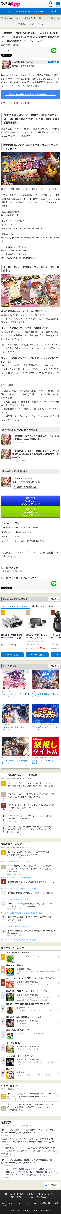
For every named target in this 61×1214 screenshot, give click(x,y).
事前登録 (22, 24)
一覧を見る (54, 599)
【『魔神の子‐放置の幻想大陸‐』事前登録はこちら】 (30, 94)
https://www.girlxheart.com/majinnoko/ (18, 257)
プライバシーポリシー (46, 1194)
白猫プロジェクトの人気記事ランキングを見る (19, 888)
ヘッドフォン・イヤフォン (15, 606)
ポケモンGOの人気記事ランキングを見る (17, 926)
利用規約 (21, 1194)
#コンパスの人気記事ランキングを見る (17, 861)
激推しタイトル (36, 24)
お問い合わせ (9, 1194)
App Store (30, 501)
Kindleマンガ (38, 606)
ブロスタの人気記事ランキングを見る (16, 899)
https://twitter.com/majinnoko (14, 250)
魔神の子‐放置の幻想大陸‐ (12, 571)
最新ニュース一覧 (45, 18)
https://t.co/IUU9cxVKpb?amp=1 (27, 527)
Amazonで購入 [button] (12, 654)
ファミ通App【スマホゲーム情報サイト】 (18, 18)
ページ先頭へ (52, 1185)
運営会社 (30, 1194)
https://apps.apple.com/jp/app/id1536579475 (21, 228)
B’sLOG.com (42, 1197)
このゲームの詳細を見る (26, 486)
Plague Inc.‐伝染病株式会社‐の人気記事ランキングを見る (22, 913)
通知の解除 (16, 1197)
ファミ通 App (10, 4)
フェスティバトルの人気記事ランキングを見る (19, 940)
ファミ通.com (29, 1197)
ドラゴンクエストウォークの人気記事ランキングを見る (23, 878)
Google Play (30, 512)
